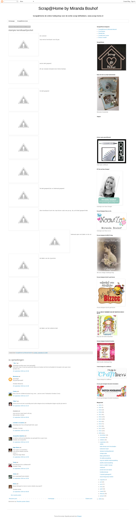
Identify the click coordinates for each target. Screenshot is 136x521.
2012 (100, 426)
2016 (100, 417)
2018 (100, 412)
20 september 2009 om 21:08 (21, 386)
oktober (102, 440)
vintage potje (103, 453)
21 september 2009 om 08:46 (21, 417)
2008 (100, 499)
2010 (100, 430)
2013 (100, 424)
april (101, 489)
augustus (102, 479)
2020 (100, 407)
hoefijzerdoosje (104, 472)
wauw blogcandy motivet (106, 476)
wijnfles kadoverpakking (106, 463)
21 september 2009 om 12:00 (21, 468)
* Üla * (14, 363)
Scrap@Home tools (22, 21)
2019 (100, 410)
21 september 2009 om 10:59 (21, 457)
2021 (100, 405)
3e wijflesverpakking (105, 458)
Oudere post (89, 498)
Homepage (12, 21)
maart (101, 491)
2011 (100, 428)
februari (102, 493)
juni (101, 484)
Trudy (14, 462)
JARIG (101, 444)
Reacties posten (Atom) (23, 501)
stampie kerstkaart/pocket (107, 451)
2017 (100, 414)
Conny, (15, 391)
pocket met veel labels (106, 469)
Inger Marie (16, 447)
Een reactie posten (16, 495)
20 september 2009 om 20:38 (21, 371)
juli (101, 482)
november (103, 437)
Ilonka (14, 483)
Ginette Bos (101, 33)
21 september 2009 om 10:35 (21, 442)
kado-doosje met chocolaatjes (108, 446)
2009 (100, 433)
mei (101, 486)
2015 (100, 419)
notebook (102, 467)
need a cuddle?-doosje (106, 465)
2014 (100, 421)
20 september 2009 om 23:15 (21, 406)
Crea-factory (101, 31)
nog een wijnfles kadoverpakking (109, 460)
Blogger (79, 516)
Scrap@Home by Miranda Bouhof (68, 8)
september (103, 442)
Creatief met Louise (103, 35)
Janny (14, 474)
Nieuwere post (13, 498)
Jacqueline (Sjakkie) (18, 436)
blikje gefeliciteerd (105, 456)
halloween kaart (104, 448)
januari (102, 496)
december (103, 435)
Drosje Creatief (102, 37)
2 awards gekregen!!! (105, 474)
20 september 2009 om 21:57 (21, 396)
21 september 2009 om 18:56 (21, 478)
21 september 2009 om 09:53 (21, 430)
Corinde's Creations (18, 422)
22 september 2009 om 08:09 (21, 491)
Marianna (15, 376)
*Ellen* (15, 401)
